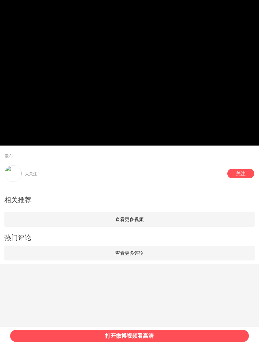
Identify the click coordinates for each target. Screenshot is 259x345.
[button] (240, 173)
